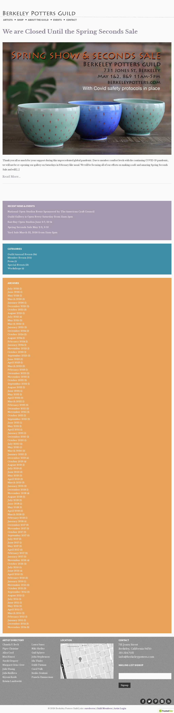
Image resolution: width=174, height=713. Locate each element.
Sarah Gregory (10, 661)
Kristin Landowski (12, 681)
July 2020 (13, 443)
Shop (20, 20)
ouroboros (89, 708)
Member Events (17, 257)
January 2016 (15, 581)
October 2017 (15, 532)
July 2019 (13, 468)
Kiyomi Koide (10, 677)
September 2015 (17, 592)
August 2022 (15, 387)
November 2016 (17, 560)
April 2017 (13, 549)
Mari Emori (9, 656)
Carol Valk (37, 669)
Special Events (16, 264)
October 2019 (15, 461)
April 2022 (14, 397)
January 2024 (16, 345)
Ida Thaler (37, 661)
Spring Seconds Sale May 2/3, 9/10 (28, 227)
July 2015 (13, 599)
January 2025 (16, 327)
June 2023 (14, 359)
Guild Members (104, 708)
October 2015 (15, 588)
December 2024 (17, 330)
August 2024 (15, 338)
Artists (8, 20)
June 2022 (14, 390)
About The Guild (38, 20)
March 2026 (15, 299)
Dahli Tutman (39, 665)
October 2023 (16, 352)
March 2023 (15, 366)
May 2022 (13, 394)
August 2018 (15, 496)
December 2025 (17, 306)
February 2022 (16, 405)
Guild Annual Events (20, 254)
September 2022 (17, 383)
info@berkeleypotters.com (136, 656)
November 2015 (17, 585)
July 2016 (13, 567)
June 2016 (13, 570)
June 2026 (14, 292)
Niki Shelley (38, 648)
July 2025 (13, 316)
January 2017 (15, 556)
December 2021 (17, 408)
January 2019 (15, 486)
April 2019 (14, 479)
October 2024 (15, 334)
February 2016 (16, 577)
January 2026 (16, 302)
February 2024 (16, 341)
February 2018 (16, 517)
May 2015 (13, 606)
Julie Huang (9, 669)
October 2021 (15, 415)
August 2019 (15, 464)
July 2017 (13, 539)
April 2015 (14, 609)
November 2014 (17, 627)
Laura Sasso (38, 644)
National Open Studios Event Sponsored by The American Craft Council (51, 211)
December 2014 (17, 623)
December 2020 (17, 436)
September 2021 (17, 419)
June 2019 (13, 472)
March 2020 (15, 450)
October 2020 (16, 440)
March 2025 (15, 323)
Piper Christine (11, 648)
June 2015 (13, 602)
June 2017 (13, 542)
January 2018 (15, 521)
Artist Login (120, 708)
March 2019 (14, 482)
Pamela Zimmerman (42, 677)
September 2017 (17, 535)
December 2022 (17, 373)
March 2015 (14, 613)
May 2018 (13, 507)
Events (57, 20)
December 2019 (17, 458)
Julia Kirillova (10, 673)
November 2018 (17, 493)
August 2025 (15, 313)
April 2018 (14, 510)
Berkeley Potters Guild (39, 8)
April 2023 (14, 362)
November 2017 (17, 528)
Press (11, 261)
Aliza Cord (8, 652)
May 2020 (13, 447)
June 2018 (13, 503)
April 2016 (14, 574)
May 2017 (13, 546)
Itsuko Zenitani (39, 673)
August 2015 (15, 595)
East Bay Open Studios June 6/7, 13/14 (30, 222)
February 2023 (16, 369)
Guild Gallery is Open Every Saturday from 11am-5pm (40, 216)
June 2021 (13, 422)
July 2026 (13, 288)
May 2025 (13, 320)
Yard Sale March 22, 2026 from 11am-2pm (32, 232)
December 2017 (16, 525)
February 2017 (16, 553)
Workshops (14, 268)
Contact (71, 20)
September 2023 (17, 355)
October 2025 (15, 309)
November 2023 (17, 348)
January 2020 (16, 454)
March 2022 (15, 401)
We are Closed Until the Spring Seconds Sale (70, 31)
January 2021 (15, 433)
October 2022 (16, 380)
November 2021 (17, 412)
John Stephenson (41, 656)
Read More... (12, 176)
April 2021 (14, 429)
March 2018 (14, 514)
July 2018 (13, 500)
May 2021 (13, 426)
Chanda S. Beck (11, 644)
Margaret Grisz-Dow (13, 665)
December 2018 (17, 489)
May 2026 (13, 295)
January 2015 (15, 620)
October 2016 (15, 563)
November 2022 (17, 376)
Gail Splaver (38, 652)
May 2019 (13, 475)
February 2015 (16, 616)
